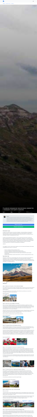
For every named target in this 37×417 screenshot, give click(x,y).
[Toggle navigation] (33, 1)
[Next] (33, 275)
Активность (4, 211)
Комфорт (11, 211)
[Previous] (4, 275)
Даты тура (27, 211)
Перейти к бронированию (19, 226)
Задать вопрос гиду (18, 224)
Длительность (19, 211)
